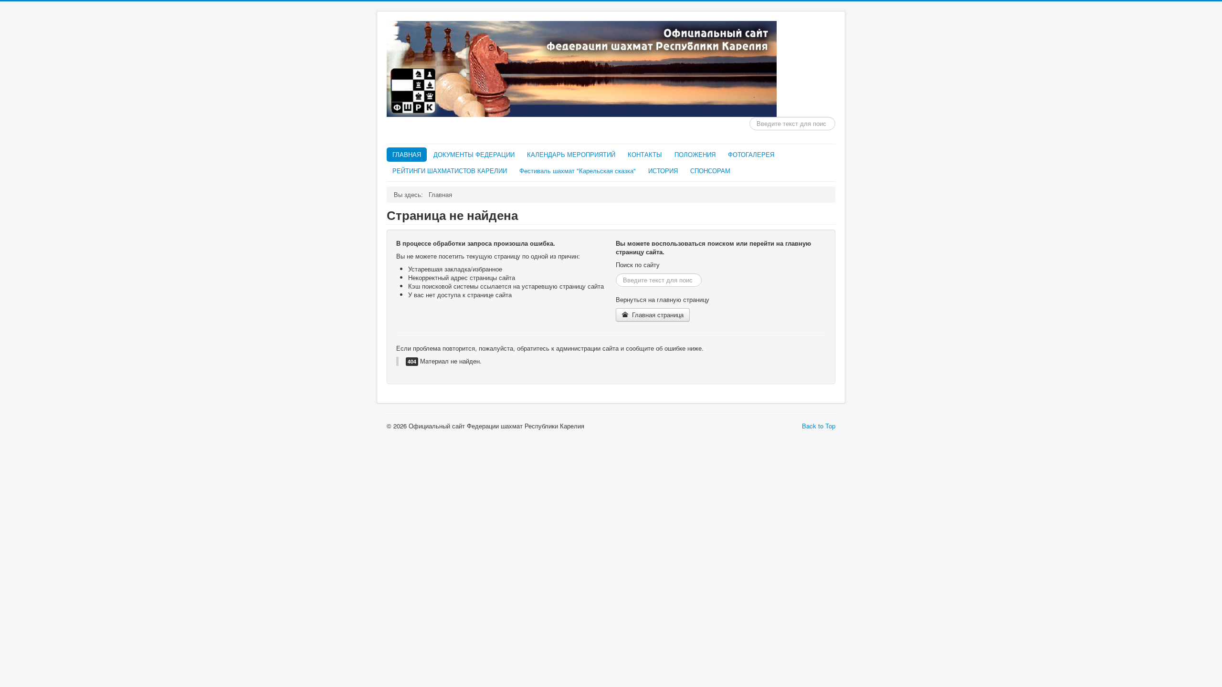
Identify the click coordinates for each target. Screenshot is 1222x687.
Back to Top (818, 425)
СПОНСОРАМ (710, 170)
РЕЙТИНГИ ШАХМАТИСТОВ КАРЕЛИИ (449, 170)
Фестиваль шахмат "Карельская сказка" (577, 170)
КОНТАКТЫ (645, 154)
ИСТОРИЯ (663, 170)
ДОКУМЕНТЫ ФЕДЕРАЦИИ (474, 154)
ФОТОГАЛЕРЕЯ (751, 154)
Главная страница (657, 314)
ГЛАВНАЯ (406, 154)
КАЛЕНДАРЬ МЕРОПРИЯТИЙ (571, 154)
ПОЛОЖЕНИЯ (695, 154)
